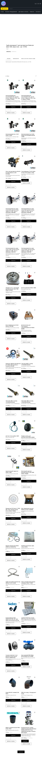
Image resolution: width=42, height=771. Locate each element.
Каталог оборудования (11, 11)
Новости (32, 11)
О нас (2, 11)
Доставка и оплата (23, 11)
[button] (35, 3)
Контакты (38, 11)
